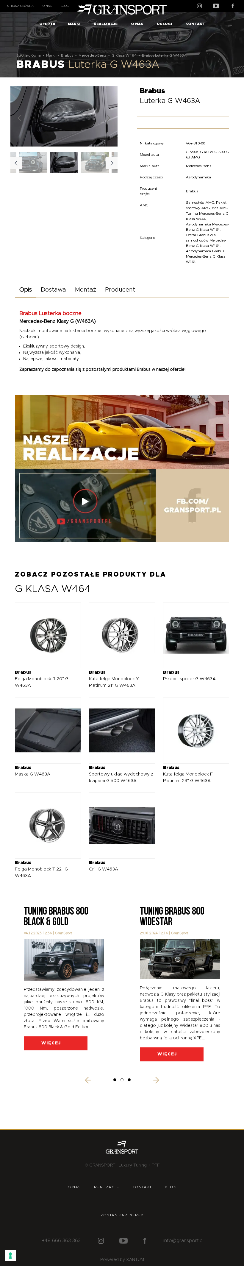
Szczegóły (43, 635)
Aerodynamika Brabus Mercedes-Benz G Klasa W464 (206, 256)
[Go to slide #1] (64, 162)
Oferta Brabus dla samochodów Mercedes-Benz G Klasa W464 (206, 240)
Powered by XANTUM (122, 1260)
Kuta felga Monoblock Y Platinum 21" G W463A (114, 679)
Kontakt (195, 24)
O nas (47, 5)
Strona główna (20, 5)
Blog (64, 5)
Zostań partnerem (122, 1215)
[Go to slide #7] (33, 162)
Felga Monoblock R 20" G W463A (41, 679)
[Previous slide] (19, 118)
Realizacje (106, 24)
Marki (74, 24)
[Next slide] (108, 118)
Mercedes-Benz (92, 55)
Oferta (47, 24)
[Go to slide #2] (95, 162)
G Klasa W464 (124, 55)
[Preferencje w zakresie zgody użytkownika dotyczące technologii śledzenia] (10, 1255)
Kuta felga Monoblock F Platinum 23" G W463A (188, 774)
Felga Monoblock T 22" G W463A (41, 869)
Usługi (164, 24)
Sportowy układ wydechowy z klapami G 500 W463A (121, 774)
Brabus (67, 55)
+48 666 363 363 (61, 1240)
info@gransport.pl (183, 1240)
